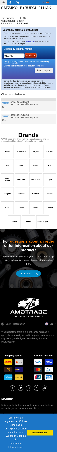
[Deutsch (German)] (47, 2)
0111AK (5, 103)
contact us (30, 41)
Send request (43, 70)
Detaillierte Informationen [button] (15, 445)
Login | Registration (15, 324)
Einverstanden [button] (39, 432)
